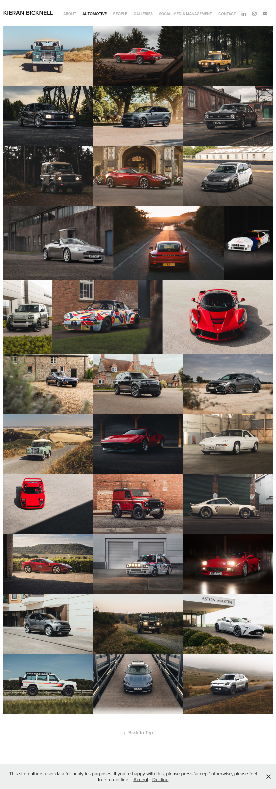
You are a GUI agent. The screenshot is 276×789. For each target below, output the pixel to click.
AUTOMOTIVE (94, 13)
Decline (160, 779)
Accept (140, 779)
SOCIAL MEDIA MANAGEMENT (185, 13)
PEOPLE (120, 13)
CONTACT (227, 13)
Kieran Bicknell (28, 12)
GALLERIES (143, 13)
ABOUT (69, 13)
